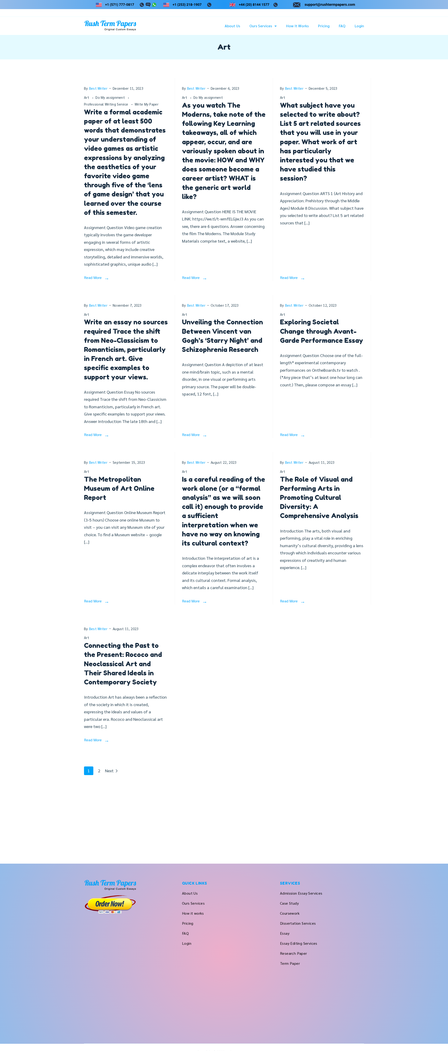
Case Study (289, 903)
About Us (232, 26)
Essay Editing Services (298, 943)
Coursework (290, 913)
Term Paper (290, 963)
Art (87, 97)
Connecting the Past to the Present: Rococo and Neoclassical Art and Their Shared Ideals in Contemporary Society (123, 664)
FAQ (342, 26)
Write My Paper (146, 104)
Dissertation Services (298, 923)
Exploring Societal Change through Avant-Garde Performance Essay (321, 331)
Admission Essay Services (301, 893)
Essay (284, 933)
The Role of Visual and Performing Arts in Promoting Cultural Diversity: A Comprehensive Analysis (319, 497)
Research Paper (293, 953)
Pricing (323, 26)
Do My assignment (110, 97)
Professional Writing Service (106, 104)
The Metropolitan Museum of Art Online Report (119, 488)
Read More (93, 277)
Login (359, 26)
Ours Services (260, 26)
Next (109, 770)
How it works (297, 26)
